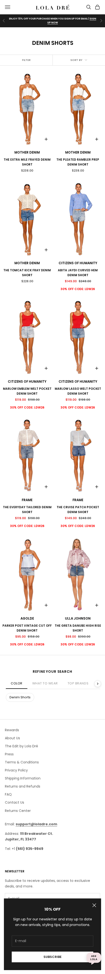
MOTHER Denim (27, 152)
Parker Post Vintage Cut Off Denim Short (27, 628)
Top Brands (78, 683)
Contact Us (14, 802)
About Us (12, 738)
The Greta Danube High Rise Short (78, 628)
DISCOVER (52, 23)
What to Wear (45, 683)
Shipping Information (23, 778)
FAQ (8, 794)
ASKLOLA (93, 957)
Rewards (12, 730)
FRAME (27, 500)
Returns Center (18, 810)
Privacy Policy (16, 770)
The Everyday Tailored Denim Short (27, 509)
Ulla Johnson (78, 618)
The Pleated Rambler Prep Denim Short (77, 161)
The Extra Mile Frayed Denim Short (27, 161)
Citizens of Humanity (78, 263)
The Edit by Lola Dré (21, 746)
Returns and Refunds (22, 786)
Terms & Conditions (22, 762)
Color (16, 683)
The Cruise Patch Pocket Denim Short (78, 509)
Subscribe (52, 957)
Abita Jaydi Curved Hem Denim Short (78, 272)
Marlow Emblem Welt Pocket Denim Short (27, 391)
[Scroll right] (97, 683)
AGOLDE (27, 618)
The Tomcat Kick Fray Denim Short (27, 272)
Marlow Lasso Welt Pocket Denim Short (78, 391)
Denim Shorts (20, 697)
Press (9, 754)
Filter (26, 60)
